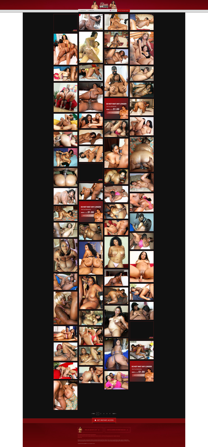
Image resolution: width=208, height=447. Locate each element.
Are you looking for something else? (116, 429)
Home (79, 434)
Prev (93, 413)
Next (114, 413)
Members (81, 434)
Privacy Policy (80, 437)
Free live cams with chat (91, 429)
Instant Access (90, 434)
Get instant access (124, 10)
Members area (91, 10)
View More (94, 434)
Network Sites (83, 10)
